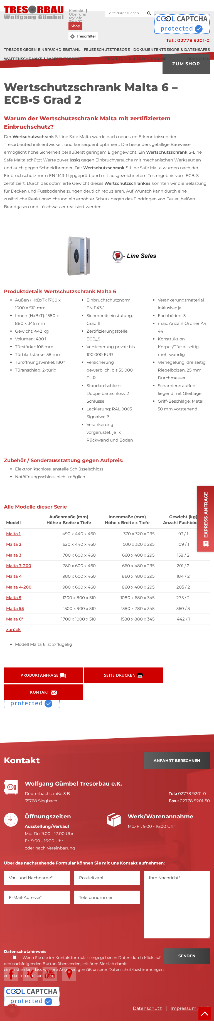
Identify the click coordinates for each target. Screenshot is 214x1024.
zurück (13, 629)
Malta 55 (15, 608)
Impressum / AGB (190, 1008)
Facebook (11, 974)
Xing (30, 974)
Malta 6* (14, 619)
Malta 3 (13, 555)
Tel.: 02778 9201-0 (188, 40)
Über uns (77, 14)
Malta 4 (14, 576)
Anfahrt (69, 974)
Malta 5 (13, 597)
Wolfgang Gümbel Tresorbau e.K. (33, 12)
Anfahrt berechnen (177, 760)
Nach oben (204, 1013)
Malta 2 (13, 544)
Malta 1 (13, 533)
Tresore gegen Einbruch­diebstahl (42, 49)
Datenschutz (147, 1008)
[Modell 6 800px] (80, 256)
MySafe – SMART (77, 18)
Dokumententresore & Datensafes (171, 49)
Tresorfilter (86, 36)
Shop (75, 26)
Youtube (50, 974)
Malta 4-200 (18, 587)
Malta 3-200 (18, 565)
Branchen (198, 58)
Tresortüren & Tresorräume (134, 58)
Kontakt (76, 11)
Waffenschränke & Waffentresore (43, 58)
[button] (12, 1010)
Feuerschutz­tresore (107, 49)
